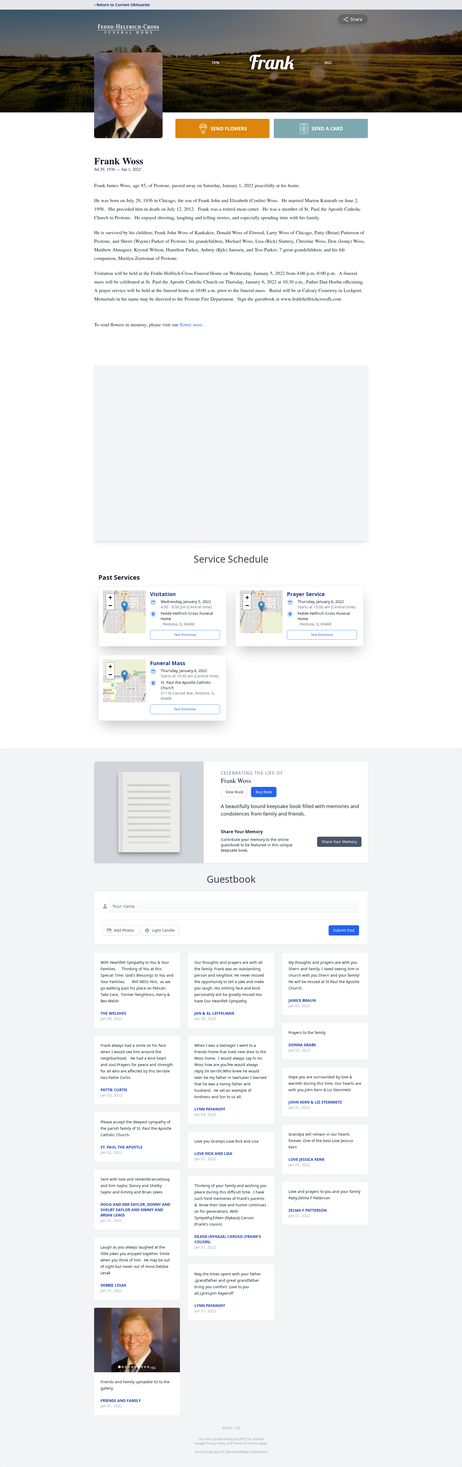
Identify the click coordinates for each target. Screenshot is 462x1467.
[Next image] (174, 1340)
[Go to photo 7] (138, 1367)
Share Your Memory (339, 841)
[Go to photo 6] (135, 1367)
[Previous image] (99, 1340)
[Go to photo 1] (119, 1367)
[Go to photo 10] (148, 1367)
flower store (191, 324)
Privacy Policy (216, 1443)
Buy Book (264, 791)
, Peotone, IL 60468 (177, 624)
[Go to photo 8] (142, 1367)
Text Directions (185, 634)
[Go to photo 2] (122, 1367)
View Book (234, 791)
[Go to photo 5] (132, 1367)
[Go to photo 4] (129, 1367)
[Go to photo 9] (145, 1367)
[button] (124, 606)
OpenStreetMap (237, 1452)
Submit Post (344, 930)
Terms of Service (245, 1443)
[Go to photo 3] (126, 1367)
